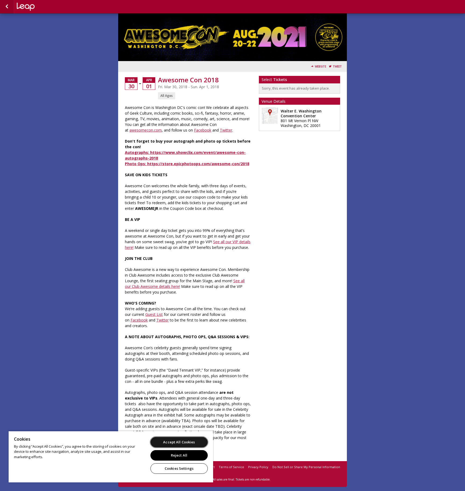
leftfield (44, 7)
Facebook (202, 130)
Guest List (154, 314)
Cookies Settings (179, 468)
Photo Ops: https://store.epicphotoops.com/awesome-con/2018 (187, 163)
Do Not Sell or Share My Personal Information (306, 467)
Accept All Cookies (179, 442)
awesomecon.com (145, 130)
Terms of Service (231, 467)
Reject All (179, 455)
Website (320, 66)
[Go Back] (7, 6)
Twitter (226, 130)
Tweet (337, 66)
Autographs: (137, 152)
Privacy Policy (258, 467)
